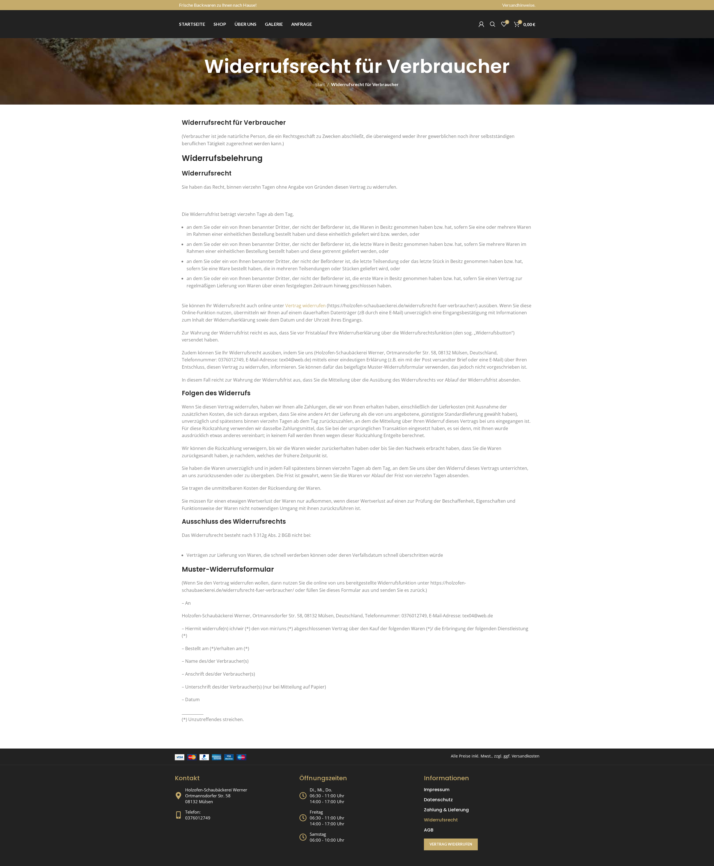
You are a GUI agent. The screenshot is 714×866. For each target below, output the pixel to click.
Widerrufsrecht (441, 820)
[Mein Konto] (481, 24)
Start (320, 84)
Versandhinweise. (518, 5)
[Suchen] (492, 24)
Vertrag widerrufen (305, 305)
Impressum (436, 790)
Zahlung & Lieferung (446, 810)
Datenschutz (438, 800)
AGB (428, 830)
